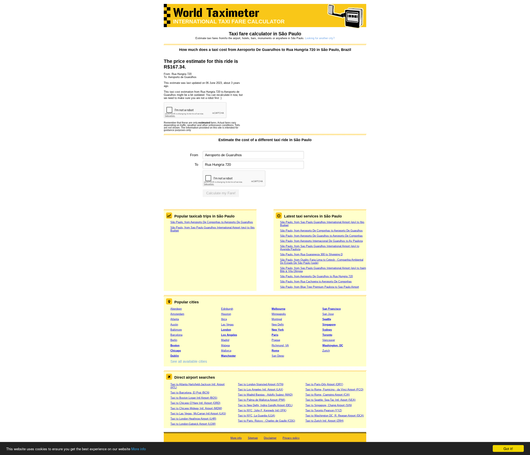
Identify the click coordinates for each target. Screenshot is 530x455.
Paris (275, 334)
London (226, 329)
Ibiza (224, 319)
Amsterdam (177, 314)
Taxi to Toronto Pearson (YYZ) (323, 410)
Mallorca (226, 350)
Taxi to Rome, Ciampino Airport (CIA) (327, 394)
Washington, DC (332, 345)
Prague (276, 340)
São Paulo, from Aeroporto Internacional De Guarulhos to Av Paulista (321, 241)
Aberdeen (176, 308)
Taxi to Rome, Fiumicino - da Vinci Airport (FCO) (334, 389)
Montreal (277, 319)
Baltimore (176, 329)
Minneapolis (279, 314)
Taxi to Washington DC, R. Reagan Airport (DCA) (334, 415)
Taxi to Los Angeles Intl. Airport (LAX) (260, 389)
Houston (226, 314)
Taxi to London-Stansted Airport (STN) (260, 384)
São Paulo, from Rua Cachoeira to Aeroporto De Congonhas (316, 281)
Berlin (173, 340)
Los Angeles (229, 334)
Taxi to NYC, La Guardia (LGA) (256, 415)
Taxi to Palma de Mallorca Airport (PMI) (261, 399)
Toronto (327, 334)
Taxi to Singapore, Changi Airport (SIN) (328, 405)
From (194, 155)
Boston (174, 345)
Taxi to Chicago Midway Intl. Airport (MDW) (196, 408)
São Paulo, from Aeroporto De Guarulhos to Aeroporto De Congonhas (321, 235)
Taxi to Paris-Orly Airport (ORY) (324, 384)
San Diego (278, 355)
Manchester (228, 355)
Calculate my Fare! (221, 193)
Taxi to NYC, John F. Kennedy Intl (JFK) (262, 410)
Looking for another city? (320, 38)
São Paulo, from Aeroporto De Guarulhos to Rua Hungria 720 (316, 276)
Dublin (174, 355)
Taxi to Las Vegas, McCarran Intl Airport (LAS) (198, 413)
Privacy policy (291, 437)
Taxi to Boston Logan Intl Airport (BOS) (193, 397)
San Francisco (331, 308)
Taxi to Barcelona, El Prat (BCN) (189, 392)
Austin (174, 324)
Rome (275, 350)
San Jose (328, 314)
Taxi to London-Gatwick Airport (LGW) (193, 423)
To (196, 165)
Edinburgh (227, 308)
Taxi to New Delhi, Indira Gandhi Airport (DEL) (265, 405)
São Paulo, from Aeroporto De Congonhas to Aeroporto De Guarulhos (211, 222)
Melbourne (278, 308)
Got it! (508, 448)
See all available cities (188, 361)
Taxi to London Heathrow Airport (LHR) (193, 418)
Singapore (329, 324)
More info (138, 448)
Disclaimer (270, 437)
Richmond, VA (280, 345)
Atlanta (174, 319)
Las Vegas (227, 324)
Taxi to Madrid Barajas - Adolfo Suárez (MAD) (265, 394)
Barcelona (176, 334)
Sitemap (253, 437)
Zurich (326, 350)
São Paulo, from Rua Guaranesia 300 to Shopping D (311, 254)
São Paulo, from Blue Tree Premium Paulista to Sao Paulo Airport (319, 286)
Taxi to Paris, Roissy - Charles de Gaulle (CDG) (266, 420)
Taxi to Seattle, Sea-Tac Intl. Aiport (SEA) (330, 399)
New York (278, 329)
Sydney (327, 329)
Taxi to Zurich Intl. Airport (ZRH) (324, 420)
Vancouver (328, 340)
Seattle (326, 319)
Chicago (175, 350)
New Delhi (278, 324)
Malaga (225, 345)
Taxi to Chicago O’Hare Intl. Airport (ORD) (195, 403)
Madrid (225, 340)
